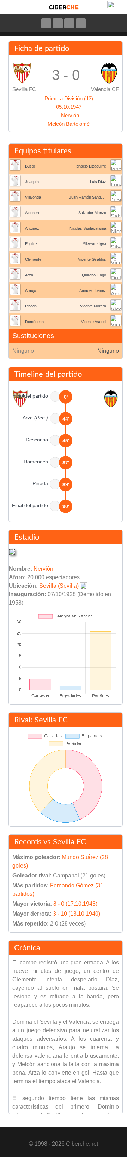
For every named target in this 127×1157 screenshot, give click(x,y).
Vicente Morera (93, 306)
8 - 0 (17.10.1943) (75, 904)
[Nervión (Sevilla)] (12, 552)
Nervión (70, 115)
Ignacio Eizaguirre (90, 166)
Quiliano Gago (94, 275)
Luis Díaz (98, 182)
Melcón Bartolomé (69, 124)
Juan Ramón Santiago (88, 197)
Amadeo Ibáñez (92, 290)
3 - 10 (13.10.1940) (76, 914)
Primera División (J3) (68, 98)
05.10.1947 (68, 107)
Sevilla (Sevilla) (59, 586)
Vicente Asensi (93, 321)
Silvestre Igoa (94, 244)
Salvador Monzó (92, 213)
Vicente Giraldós (92, 259)
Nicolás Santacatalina (87, 228)
